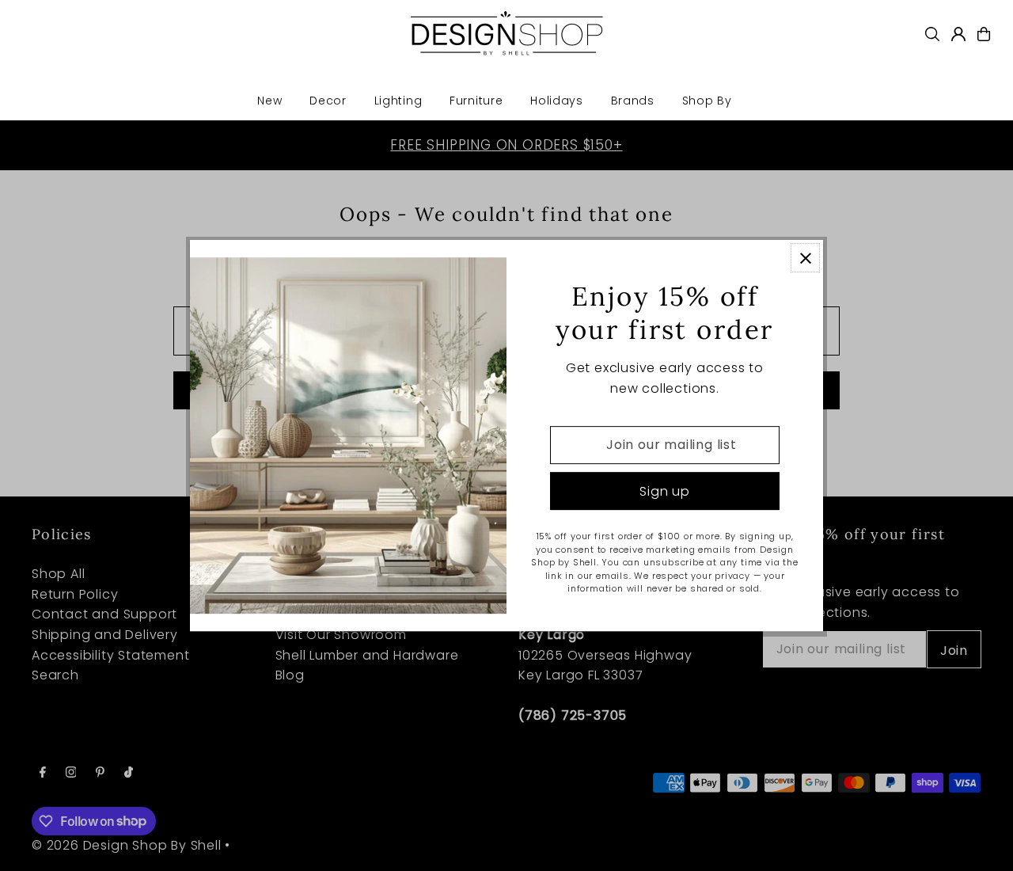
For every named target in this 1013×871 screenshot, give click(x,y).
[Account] (958, 34)
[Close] (805, 258)
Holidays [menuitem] (556, 100)
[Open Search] (932, 34)
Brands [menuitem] (632, 100)
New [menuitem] (269, 100)
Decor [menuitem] (328, 100)
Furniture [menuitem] (476, 100)
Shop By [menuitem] (707, 100)
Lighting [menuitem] (398, 100)
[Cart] (983, 34)
